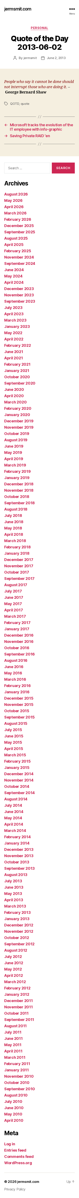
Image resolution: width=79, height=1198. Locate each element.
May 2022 (13, 333)
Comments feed (19, 1156)
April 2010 (13, 1120)
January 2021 (16, 370)
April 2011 (13, 1051)
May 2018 (13, 528)
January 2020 (17, 414)
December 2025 (19, 225)
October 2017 (16, 572)
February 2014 (17, 837)
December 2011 (18, 1000)
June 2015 (13, 736)
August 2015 (15, 723)
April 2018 (13, 534)
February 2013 (17, 912)
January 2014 (16, 843)
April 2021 (13, 358)
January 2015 (16, 767)
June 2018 (13, 522)
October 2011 (16, 1013)
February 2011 (17, 1063)
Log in (9, 1144)
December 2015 (18, 698)
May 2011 (12, 1045)
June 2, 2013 (56, 58)
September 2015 (19, 717)
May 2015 (13, 742)
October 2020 (17, 377)
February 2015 (17, 761)
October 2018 (16, 496)
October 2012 (16, 937)
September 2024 (19, 263)
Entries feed (15, 1150)
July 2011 (12, 1032)
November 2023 (19, 295)
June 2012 (13, 963)
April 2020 (14, 396)
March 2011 (14, 1057)
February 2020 (17, 408)
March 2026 (15, 213)
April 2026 (13, 207)
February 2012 (17, 988)
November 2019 (18, 427)
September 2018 (19, 503)
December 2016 (18, 635)
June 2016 (13, 667)
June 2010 (14, 1108)
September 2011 (19, 1019)
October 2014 (16, 786)
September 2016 (19, 654)
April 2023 (13, 314)
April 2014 (13, 824)
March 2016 (15, 679)
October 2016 (16, 648)
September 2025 (19, 232)
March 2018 (15, 541)
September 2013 (19, 868)
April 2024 (13, 282)
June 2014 (13, 811)
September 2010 (19, 1089)
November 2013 (18, 856)
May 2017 (13, 604)
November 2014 (18, 780)
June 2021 (13, 351)
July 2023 (13, 307)
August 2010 (16, 1095)
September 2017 (19, 578)
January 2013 (16, 919)
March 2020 (15, 402)
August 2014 (15, 799)
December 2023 (19, 288)
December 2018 (18, 484)
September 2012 (19, 944)
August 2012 (15, 950)
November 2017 (18, 566)
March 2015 (15, 755)
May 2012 (13, 969)
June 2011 (13, 1038)
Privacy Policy (14, 1189)
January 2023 (17, 326)
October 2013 (16, 862)
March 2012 (15, 982)
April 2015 (13, 748)
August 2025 (16, 238)
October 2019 (16, 433)
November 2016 (18, 641)
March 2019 (15, 465)
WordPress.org (18, 1163)
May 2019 (13, 452)
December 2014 (18, 774)
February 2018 (17, 547)
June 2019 (13, 446)
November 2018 (18, 490)
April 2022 (13, 339)
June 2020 (14, 389)
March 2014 (15, 830)
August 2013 (15, 874)
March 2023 (15, 320)
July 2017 (13, 591)
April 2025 (13, 244)
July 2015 (13, 730)
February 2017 (17, 622)
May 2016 (13, 673)
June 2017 (13, 597)
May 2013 (13, 893)
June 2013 (13, 887)
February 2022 (17, 345)
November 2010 (19, 1076)
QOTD (14, 104)
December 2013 (18, 849)
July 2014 (13, 805)
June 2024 (14, 270)
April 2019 (13, 459)
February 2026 (17, 219)
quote (25, 104)
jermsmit (30, 58)
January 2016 (16, 692)
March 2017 (15, 616)
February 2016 (17, 685)
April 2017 (13, 610)
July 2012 (13, 956)
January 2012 (16, 994)
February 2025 (17, 251)
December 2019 (18, 421)
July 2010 (13, 1101)
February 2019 (17, 471)
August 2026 (16, 194)
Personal (39, 28)
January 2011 (16, 1070)
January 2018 (16, 553)
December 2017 (18, 559)
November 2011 (18, 1007)
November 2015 (18, 704)
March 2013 (15, 906)
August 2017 (15, 585)
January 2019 (16, 478)
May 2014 (13, 818)
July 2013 (13, 881)
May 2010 (13, 1114)
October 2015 (16, 711)
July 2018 (13, 515)
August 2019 (15, 440)
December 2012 (18, 925)
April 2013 (13, 900)
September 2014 (19, 793)
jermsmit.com (17, 9)
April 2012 (13, 975)
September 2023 (19, 301)
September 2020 (19, 383)
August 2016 (15, 660)
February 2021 (17, 364)
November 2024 (19, 257)
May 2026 (13, 200)
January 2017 (16, 629)
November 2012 (18, 931)
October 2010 (16, 1082)
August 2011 (15, 1026)
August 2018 (15, 509)
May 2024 (13, 276)
